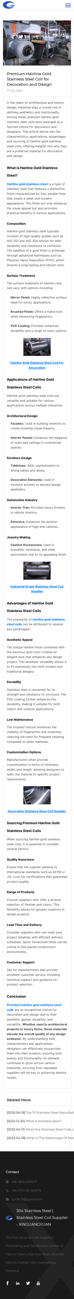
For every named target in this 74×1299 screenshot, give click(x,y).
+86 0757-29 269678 (26, 1190)
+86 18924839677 (24, 1182)
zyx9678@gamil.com (27, 1199)
